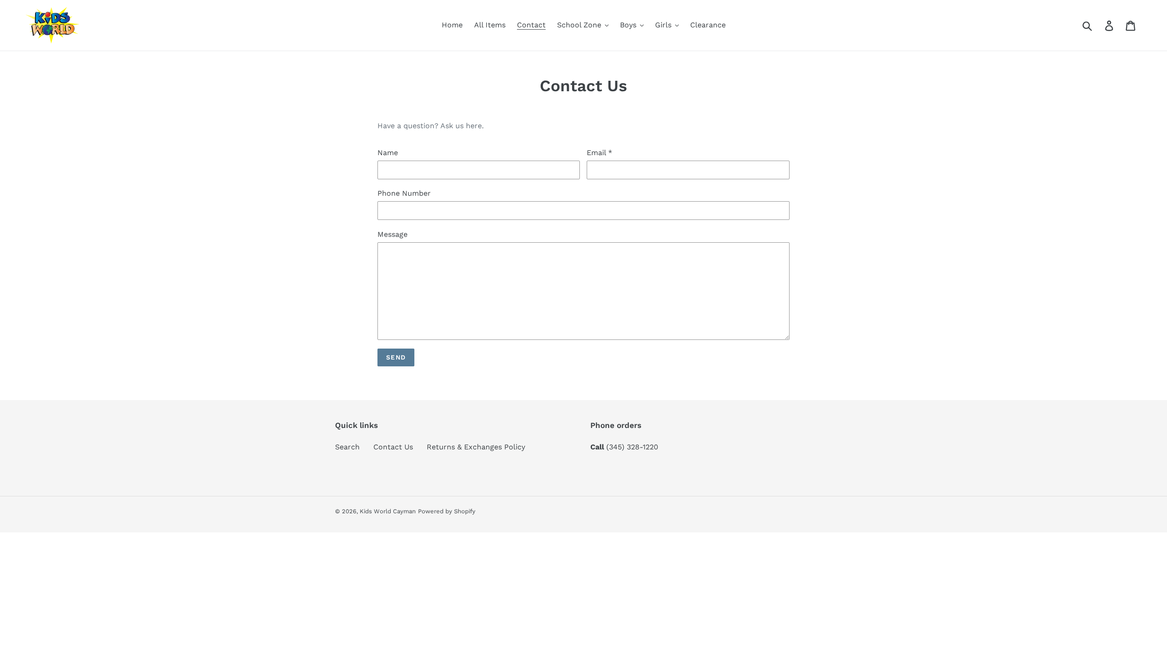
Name (387, 152)
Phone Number (404, 193)
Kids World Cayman (388, 511)
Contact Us (393, 447)
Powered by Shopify (446, 511)
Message (392, 234)
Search (347, 447)
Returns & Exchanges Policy (476, 447)
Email (599, 152)
